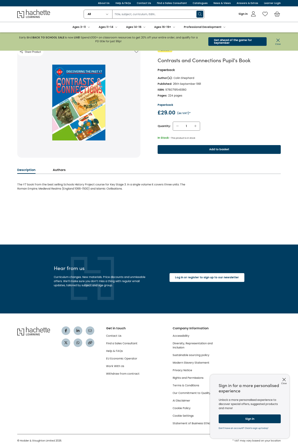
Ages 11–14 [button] (106, 27)
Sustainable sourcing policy (191, 355)
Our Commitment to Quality (192, 393)
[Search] (200, 14)
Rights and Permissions (188, 378)
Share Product (33, 51)
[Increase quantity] (195, 126)
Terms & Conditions (186, 385)
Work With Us (115, 366)
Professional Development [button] (202, 27)
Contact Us (144, 3)
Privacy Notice (182, 370)
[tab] (26, 171)
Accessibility (181, 336)
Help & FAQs (123, 3)
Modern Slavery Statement (191, 363)
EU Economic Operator (121, 358)
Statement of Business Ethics (192, 423)
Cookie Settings (183, 416)
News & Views (222, 3)
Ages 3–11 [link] (79, 27)
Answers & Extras (247, 3)
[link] (247, 14)
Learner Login (272, 3)
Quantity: (164, 126)
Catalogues (200, 3)
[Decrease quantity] (177, 126)
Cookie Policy (182, 408)
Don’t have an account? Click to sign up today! (243, 428)
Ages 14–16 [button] (133, 27)
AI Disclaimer (181, 401)
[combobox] (98, 14)
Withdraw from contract (123, 374)
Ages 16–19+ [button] (162, 27)
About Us (104, 3)
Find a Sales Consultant (172, 3)
